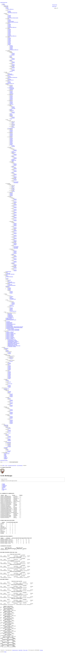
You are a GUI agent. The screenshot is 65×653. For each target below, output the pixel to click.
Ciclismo (5, 456)
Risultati (3, 483)
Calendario (4, 486)
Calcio (6, 465)
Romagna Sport (54, 4)
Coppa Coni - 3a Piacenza (12, 339)
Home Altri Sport (6, 453)
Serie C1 (7, 434)
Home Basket (6, 348)
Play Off (11, 71)
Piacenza (11, 114)
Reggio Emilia (14, 160)
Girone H (9, 35)
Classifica (3, 484)
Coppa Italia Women (9, 322)
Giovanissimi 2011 (11, 317)
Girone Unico (12, 88)
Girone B (9, 11)
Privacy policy (25, 650)
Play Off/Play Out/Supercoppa (12, 12)
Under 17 (9, 289)
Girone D (9, 16)
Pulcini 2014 (10, 314)
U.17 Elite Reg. (10, 128)
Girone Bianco (16, 182)
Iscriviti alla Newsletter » (4, 460)
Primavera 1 (8, 286)
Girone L (11, 45)
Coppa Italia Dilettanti (9, 325)
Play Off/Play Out (10, 9)
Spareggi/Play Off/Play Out (12, 27)
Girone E (9, 32)
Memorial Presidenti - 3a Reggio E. (13, 341)
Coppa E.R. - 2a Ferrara (9, 336)
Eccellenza (11, 296)
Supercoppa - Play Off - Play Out (13, 22)
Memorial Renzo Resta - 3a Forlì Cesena (14, 345)
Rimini (11, 118)
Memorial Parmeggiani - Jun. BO (11, 319)
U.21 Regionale (8, 442)
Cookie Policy (20, 650)
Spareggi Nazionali (11, 21)
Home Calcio (6, 5)
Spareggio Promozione (9, 276)
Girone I (9, 44)
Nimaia (5, 651)
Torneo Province (8, 271)
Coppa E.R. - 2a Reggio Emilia (11, 333)
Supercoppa (11, 298)
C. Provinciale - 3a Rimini (12, 346)
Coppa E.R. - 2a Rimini (9, 338)
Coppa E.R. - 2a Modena (10, 334)
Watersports (6, 457)
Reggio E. (9, 440)
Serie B (7, 8)
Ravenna (11, 115)
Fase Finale (11, 93)
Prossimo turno (4, 485)
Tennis (5, 454)
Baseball (5, 458)
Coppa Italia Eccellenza (11, 282)
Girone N (11, 47)
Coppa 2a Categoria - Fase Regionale (13, 329)
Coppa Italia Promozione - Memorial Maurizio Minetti (14, 327)
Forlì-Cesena (12, 110)
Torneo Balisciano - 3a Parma (12, 340)
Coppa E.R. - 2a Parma (9, 332)
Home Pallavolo (6, 388)
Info (3, 488)
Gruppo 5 (13, 189)
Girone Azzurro (16, 181)
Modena (9, 439)
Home (3, 465)
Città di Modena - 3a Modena (12, 342)
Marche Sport (54, 6)
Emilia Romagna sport (3, 2)
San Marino (6, 447)
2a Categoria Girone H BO (12, 465)
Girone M (11, 46)
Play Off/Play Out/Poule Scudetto (13, 17)
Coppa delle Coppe (13, 299)
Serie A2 (7, 350)
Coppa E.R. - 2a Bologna (10, 335)
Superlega (9, 391)
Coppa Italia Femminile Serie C (11, 324)
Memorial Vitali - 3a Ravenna (12, 344)
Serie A (7, 7)
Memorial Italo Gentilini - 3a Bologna (13, 343)
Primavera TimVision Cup (10, 83)
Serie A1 (7, 380)
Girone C (9, 25)
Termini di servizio (15, 650)
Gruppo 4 (13, 191)
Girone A (9, 19)
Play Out (11, 310)
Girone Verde (16, 248)
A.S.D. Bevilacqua (20, 465)
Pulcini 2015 (10, 313)
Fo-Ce (11, 56)
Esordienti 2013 (10, 315)
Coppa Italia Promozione (11, 285)
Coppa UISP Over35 (13, 311)
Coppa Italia (8, 321)
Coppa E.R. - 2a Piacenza (10, 331)
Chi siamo (41, 650)
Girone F (9, 33)
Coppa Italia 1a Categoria (10, 328)
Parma (11, 60)
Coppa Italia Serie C (9, 323)
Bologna (9, 438)
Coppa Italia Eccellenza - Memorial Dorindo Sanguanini (14, 326)
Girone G (9, 34)
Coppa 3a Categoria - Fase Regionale (13, 330)
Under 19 (9, 288)
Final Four (11, 89)
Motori (5, 455)
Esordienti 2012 (10, 316)
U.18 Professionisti (11, 87)
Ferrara (11, 55)
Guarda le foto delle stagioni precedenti (11, 480)
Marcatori (3, 487)
